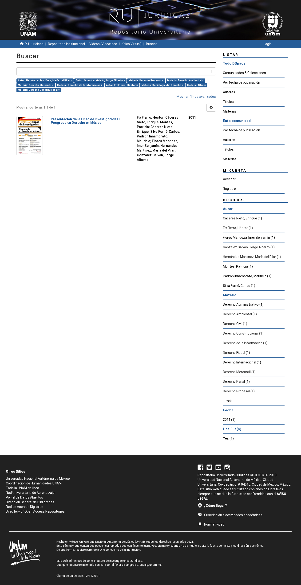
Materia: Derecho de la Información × (80, 85)
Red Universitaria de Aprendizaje (30, 493)
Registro (229, 189)
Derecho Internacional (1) (242, 362)
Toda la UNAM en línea (22, 488)
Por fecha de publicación (241, 82)
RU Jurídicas (34, 44)
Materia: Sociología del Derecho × (162, 85)
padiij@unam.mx (151, 564)
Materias (230, 111)
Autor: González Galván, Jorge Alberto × (100, 80)
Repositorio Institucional (66, 44)
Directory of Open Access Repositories (35, 511)
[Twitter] (209, 467)
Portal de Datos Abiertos (24, 497)
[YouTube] (218, 467)
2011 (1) (229, 419)
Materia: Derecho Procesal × (146, 80)
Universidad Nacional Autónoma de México (38, 478)
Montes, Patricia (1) (238, 266)
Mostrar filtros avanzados (196, 96)
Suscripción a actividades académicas (233, 515)
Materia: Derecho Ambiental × (185, 80)
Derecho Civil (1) (235, 324)
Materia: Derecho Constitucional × (39, 89)
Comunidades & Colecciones (244, 73)
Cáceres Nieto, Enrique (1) (242, 218)
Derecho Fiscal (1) (236, 353)
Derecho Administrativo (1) (243, 304)
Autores (229, 92)
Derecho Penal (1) (236, 381)
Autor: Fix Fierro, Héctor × (122, 85)
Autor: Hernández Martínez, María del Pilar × (45, 80)
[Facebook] (200, 467)
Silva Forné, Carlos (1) (239, 286)
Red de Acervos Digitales (24, 507)
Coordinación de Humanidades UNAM (34, 483)
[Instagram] (227, 467)
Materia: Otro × (196, 85)
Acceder (229, 179)
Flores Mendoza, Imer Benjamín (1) (249, 237)
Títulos (228, 102)
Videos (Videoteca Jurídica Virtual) (115, 44)
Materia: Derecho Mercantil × (35, 85)
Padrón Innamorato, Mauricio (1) (247, 276)
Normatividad (214, 524)
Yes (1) (228, 438)
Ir (212, 71)
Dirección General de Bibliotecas (30, 502)
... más (228, 401)
